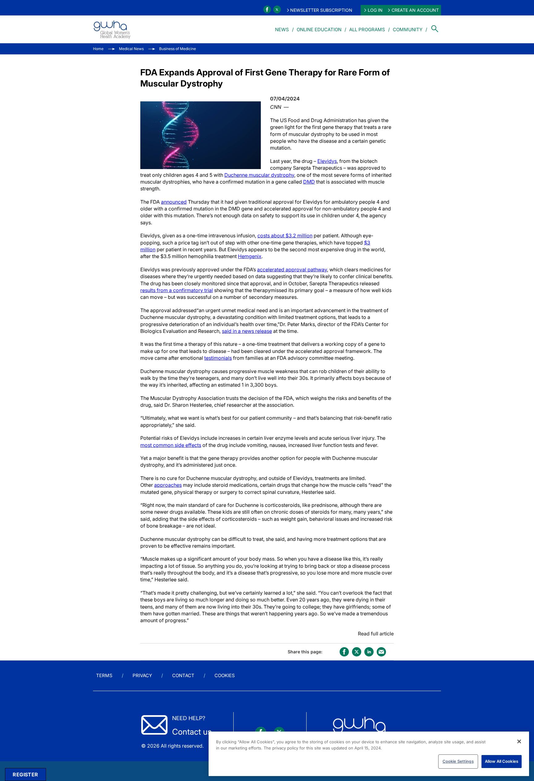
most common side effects (170, 445)
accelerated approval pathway (292, 269)
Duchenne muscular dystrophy (259, 175)
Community (407, 29)
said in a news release (247, 331)
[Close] (519, 741)
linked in (369, 651)
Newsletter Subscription (321, 10)
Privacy (142, 675)
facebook (344, 651)
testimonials (218, 358)
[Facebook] (267, 9)
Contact (183, 675)
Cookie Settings (458, 761)
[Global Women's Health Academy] (112, 29)
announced (174, 202)
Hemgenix (249, 256)
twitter (356, 651)
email (381, 651)
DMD (309, 182)
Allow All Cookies (501, 761)
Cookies (224, 675)
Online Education (319, 29)
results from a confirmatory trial (176, 290)
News (282, 29)
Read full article (376, 633)
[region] (369, 754)
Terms (104, 675)
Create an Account (415, 10)
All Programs (367, 29)
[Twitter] (277, 9)
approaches (168, 485)
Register (25, 774)
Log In (375, 10)
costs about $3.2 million (284, 235)
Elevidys (327, 161)
